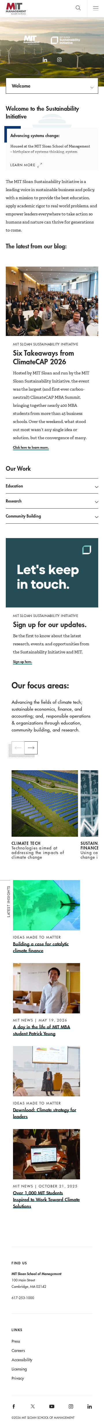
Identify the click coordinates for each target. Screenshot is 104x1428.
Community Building (23, 516)
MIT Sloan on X (32, 1408)
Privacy (18, 1378)
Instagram (59, 62)
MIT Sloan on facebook (14, 1408)
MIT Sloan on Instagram (70, 1408)
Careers (18, 1350)
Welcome (21, 86)
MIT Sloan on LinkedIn (89, 1408)
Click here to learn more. (31, 447)
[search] (78, 8)
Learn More (23, 164)
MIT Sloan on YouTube (50, 1409)
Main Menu (95, 8)
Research (14, 501)
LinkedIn (45, 62)
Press (16, 1341)
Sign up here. (22, 661)
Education (14, 486)
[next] (31, 747)
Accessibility (22, 1359)
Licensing (19, 1369)
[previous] (18, 747)
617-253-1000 (23, 1297)
